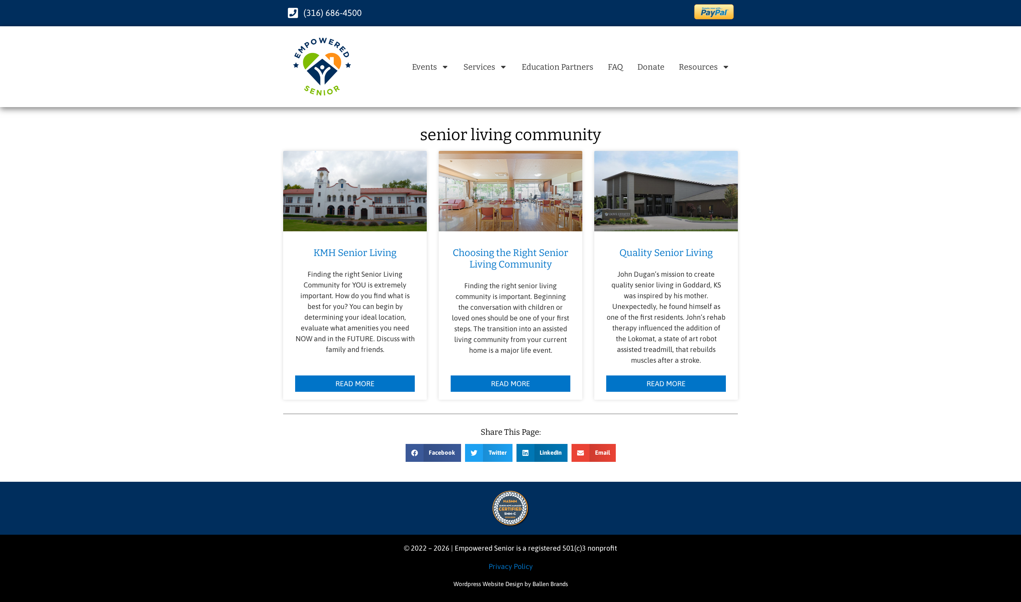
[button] (433, 453)
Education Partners (557, 67)
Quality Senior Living (666, 252)
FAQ (615, 67)
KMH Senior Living (354, 252)
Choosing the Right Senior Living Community (510, 258)
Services (479, 67)
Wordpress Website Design (488, 583)
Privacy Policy (511, 566)
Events (424, 67)
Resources (698, 67)
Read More (354, 383)
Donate (650, 67)
